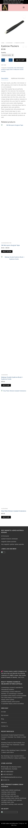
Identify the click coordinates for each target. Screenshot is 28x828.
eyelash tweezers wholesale (9, 539)
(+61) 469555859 (7, 771)
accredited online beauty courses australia (13, 695)
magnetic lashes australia (8, 541)
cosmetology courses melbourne (11, 691)
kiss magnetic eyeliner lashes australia (12, 544)
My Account (4, 715)
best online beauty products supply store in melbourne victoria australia (12, 69)
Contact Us (4, 726)
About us (4, 722)
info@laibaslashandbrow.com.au (12, 777)
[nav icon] (23, 7)
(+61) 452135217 (7, 774)
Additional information (18, 78)
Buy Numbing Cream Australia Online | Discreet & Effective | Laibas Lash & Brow (13, 757)
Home (2, 42)
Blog (2, 719)
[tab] (4, 78)
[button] (24, 16)
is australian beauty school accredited (12, 703)
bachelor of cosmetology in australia (12, 693)
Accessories (9, 42)
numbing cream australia (8, 794)
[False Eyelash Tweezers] (23, 46)
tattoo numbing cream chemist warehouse (13, 798)
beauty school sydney (7, 699)
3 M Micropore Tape (6, 242)
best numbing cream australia (10, 796)
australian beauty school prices (10, 701)
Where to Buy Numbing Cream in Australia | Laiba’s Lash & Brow (13, 751)
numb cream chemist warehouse (10, 790)
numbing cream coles (7, 802)
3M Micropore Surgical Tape (10, 245)
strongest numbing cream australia (11, 800)
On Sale (3, 711)
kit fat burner (5, 536)
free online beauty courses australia (11, 697)
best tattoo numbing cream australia (12, 804)
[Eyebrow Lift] (26, 46)
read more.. (21, 677)
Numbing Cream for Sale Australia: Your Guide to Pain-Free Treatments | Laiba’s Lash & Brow (13, 744)
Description (4, 78)
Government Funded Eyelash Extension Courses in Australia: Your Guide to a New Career (13, 737)
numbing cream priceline (8, 792)
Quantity (3, 52)
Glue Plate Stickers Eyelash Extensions (13, 511)
